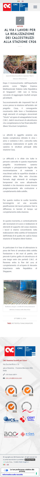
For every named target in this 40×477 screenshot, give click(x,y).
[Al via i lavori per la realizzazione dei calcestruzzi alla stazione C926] (20, 21)
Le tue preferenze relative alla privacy (22, 470)
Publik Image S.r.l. (24, 462)
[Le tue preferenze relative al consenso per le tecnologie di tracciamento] (36, 473)
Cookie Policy (9, 462)
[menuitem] (18, 1)
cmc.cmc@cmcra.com (14, 378)
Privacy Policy (30, 459)
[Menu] (34, 7)
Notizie (20, 26)
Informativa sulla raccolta (13, 474)
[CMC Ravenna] (16, 7)
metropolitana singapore (22, 323)
